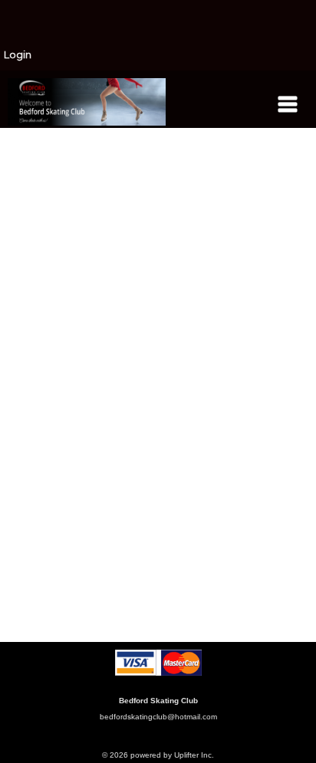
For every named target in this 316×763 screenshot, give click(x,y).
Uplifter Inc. (194, 755)
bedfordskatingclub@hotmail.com (158, 716)
